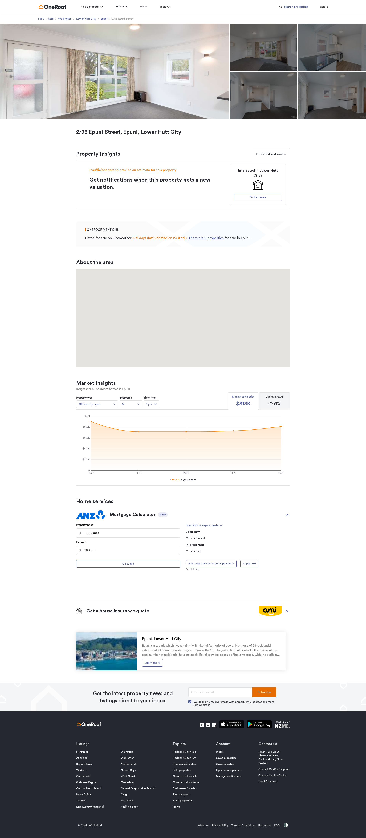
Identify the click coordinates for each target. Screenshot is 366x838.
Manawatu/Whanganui (90, 806)
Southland (127, 800)
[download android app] (259, 724)
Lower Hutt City (86, 19)
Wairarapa (127, 752)
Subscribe (264, 692)
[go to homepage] (52, 7)
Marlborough (128, 764)
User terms (264, 825)
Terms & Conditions (243, 825)
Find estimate (258, 197)
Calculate (128, 564)
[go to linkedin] (214, 725)
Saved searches (225, 764)
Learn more (152, 662)
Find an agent (181, 794)
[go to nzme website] (282, 724)
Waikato (81, 770)
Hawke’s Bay (83, 794)
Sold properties (182, 770)
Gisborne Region (86, 782)
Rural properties (182, 800)
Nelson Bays (128, 770)
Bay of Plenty (84, 764)
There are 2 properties (206, 238)
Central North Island (88, 788)
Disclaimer (192, 569)
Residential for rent (184, 758)
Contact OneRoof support (274, 769)
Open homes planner (228, 770)
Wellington (65, 19)
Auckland (81, 758)
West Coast (128, 776)
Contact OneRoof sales (272, 775)
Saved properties (226, 758)
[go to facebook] (208, 725)
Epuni (103, 19)
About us (203, 825)
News (143, 6)
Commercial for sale (185, 776)
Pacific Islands (129, 806)
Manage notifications (228, 776)
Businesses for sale (184, 788)
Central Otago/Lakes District (138, 788)
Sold (51, 19)
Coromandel (83, 776)
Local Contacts (267, 781)
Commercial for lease (186, 782)
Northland (82, 752)
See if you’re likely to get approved (209, 563)
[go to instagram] (202, 725)
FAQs (277, 825)
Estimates (121, 6)
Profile (220, 752)
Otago (124, 794)
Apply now (249, 563)
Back (41, 19)
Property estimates (184, 764)
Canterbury (128, 782)
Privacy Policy (220, 825)
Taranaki (81, 800)
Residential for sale (184, 752)
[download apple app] (231, 724)
